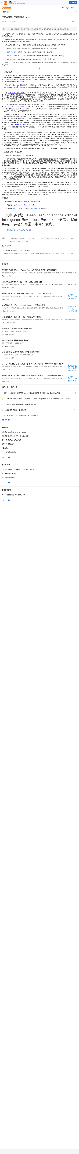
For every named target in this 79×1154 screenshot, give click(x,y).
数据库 (19, 241)
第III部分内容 (11, 56)
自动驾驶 (72, 238)
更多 (3, 457)
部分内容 (12, 52)
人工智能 (22, 238)
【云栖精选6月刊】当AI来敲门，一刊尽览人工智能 (18, 469)
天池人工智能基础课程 (9, 452)
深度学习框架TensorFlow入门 (11, 440)
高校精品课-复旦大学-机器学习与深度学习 (15, 436)
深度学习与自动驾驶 (8, 444)
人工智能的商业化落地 (9, 473)
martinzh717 (5, 287)
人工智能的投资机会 (8, 477)
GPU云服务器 (13, 238)
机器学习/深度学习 (33, 238)
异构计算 (48, 238)
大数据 (26, 241)
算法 (42, 238)
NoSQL (65, 238)
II (8, 52)
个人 (75, 12)
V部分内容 (12, 59)
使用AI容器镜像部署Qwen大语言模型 (14, 495)
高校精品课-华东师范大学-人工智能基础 (14, 432)
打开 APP (73, 3)
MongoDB (12, 241)
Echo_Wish (5, 334)
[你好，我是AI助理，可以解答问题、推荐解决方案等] (67, 7)
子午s (3, 276)
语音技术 (57, 238)
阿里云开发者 (5, 311)
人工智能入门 (6, 448)
